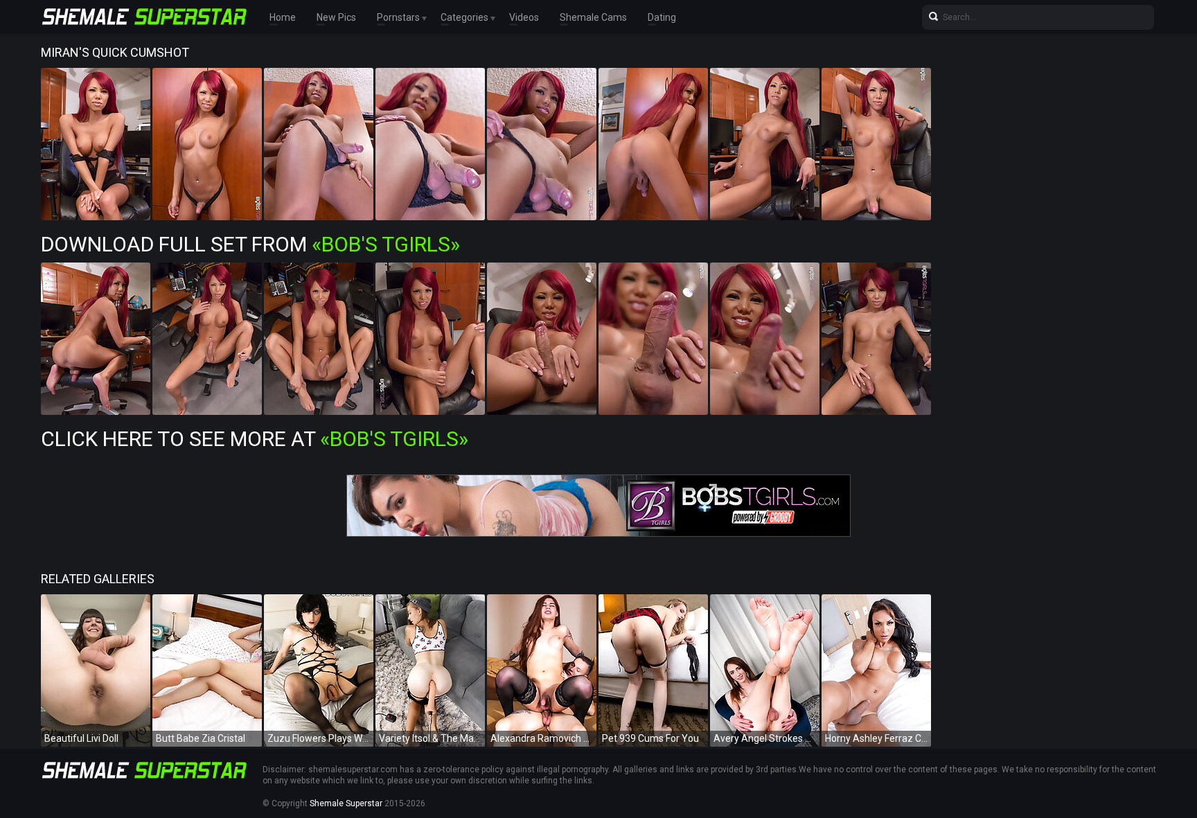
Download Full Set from (250, 244)
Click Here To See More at (254, 439)
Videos (524, 17)
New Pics (336, 17)
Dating (662, 17)
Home (282, 17)
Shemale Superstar (346, 803)
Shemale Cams (593, 17)
